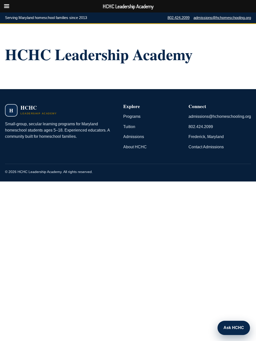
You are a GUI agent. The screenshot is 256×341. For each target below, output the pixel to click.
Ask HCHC (234, 328)
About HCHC (135, 147)
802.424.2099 (179, 18)
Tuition (129, 127)
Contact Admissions (206, 147)
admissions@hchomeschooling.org (222, 18)
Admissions (133, 137)
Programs (131, 116)
